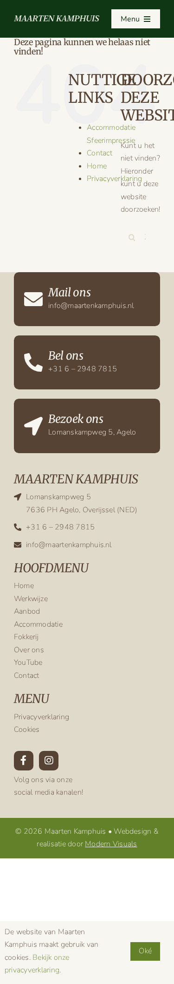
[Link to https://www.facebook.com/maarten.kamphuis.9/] (23, 760)
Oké (145, 951)
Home (97, 166)
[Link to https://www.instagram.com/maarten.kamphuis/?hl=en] (48, 760)
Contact (99, 153)
